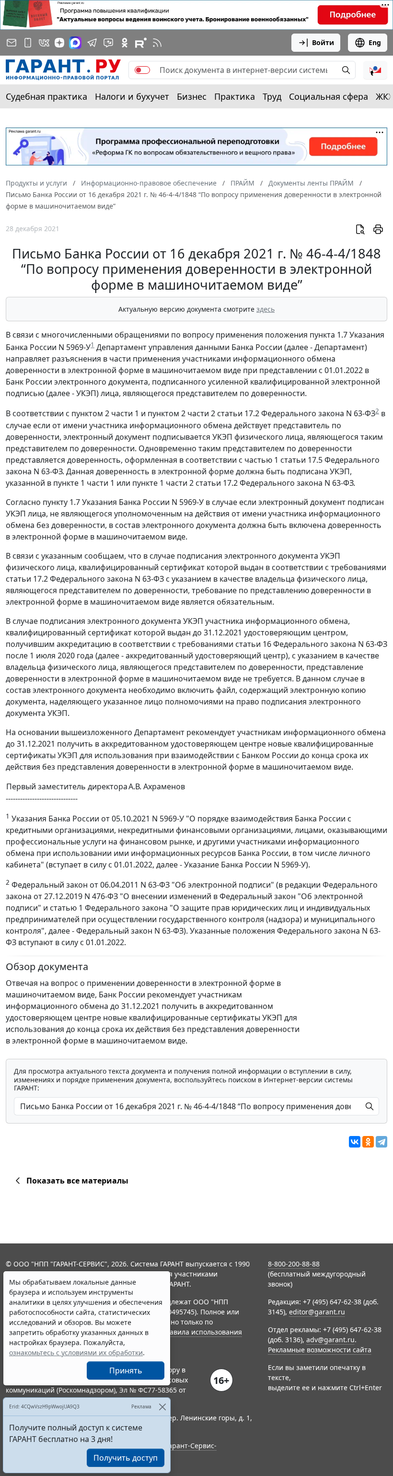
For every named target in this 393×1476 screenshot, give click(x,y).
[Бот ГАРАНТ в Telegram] (108, 42)
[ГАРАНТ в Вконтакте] (44, 42)
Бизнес (192, 96)
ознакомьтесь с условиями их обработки (76, 1352)
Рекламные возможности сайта (319, 1349)
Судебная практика (46, 96)
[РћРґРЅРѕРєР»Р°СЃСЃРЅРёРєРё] (368, 1142)
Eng (375, 42)
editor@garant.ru (317, 1311)
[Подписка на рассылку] (11, 42)
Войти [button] (323, 42)
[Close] (162, 1407)
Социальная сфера (328, 96)
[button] (375, 70)
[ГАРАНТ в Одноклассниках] (124, 42)
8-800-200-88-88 (294, 1263)
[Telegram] (381, 1142)
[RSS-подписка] (157, 42)
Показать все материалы (77, 1180)
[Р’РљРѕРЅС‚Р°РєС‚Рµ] (354, 1142)
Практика (234, 96)
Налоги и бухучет (132, 96)
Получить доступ (125, 1458)
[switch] (142, 70)
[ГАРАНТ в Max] (75, 42)
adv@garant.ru (330, 1339)
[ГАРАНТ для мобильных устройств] (28, 42)
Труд (272, 96)
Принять (125, 1370)
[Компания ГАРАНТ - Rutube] (141, 42)
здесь (265, 309)
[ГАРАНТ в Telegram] (92, 42)
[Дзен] (59, 42)
